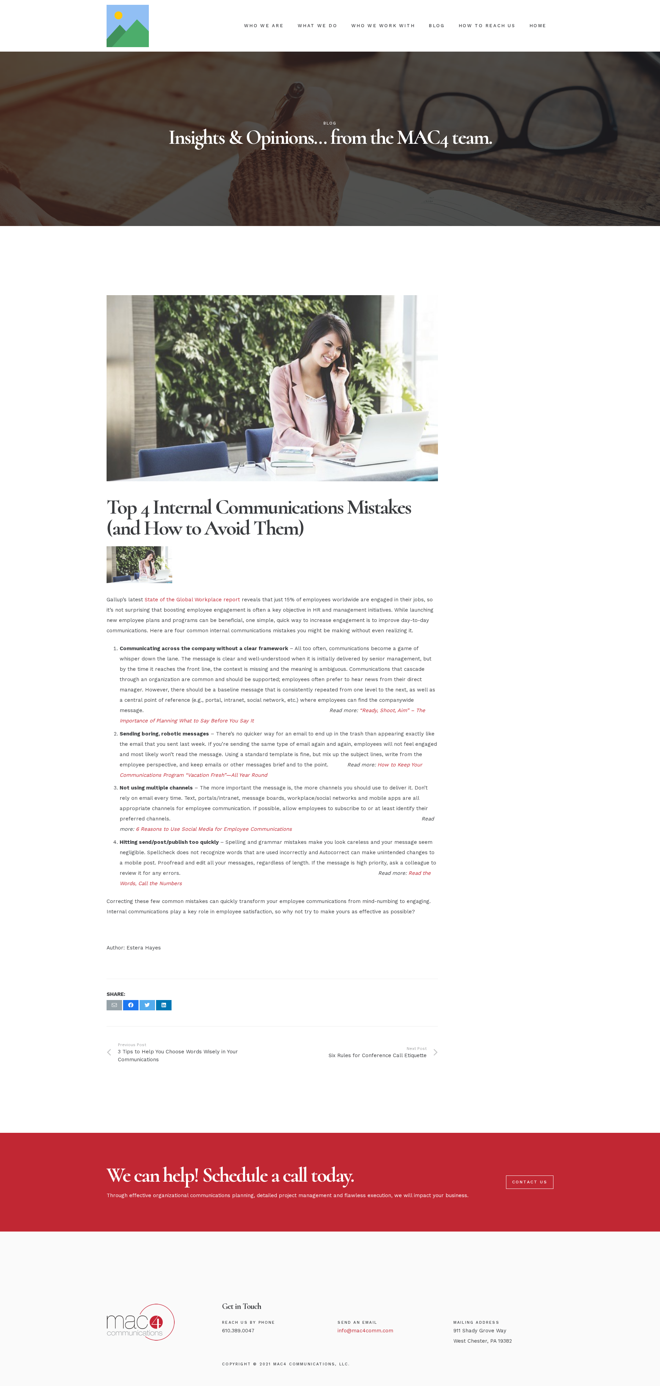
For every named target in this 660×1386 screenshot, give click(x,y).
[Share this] (131, 1005)
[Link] (128, 26)
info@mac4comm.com (365, 1331)
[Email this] (114, 1005)
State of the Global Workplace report (192, 600)
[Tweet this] (147, 1005)
